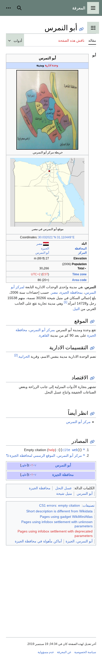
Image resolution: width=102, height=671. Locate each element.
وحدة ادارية (51, 65)
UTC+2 (36, 274)
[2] (16, 355)
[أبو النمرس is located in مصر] (47, 192)
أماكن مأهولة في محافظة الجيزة (38, 541)
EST (45, 274)
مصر (39, 244)
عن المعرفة (64, 652)
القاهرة (44, 335)
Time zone (79, 274)
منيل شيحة (64, 493)
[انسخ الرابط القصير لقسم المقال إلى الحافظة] (92, 321)
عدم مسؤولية (46, 652)
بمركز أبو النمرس (42, 330)
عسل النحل (63, 488)
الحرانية (24, 356)
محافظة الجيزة (63, 475)
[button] (93, 8)
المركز (82, 252)
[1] (65, 302)
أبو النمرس (42, 252)
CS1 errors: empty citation (59, 505)
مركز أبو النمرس (78, 422)
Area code (79, 280)
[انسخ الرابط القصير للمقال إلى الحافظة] (81, 29)
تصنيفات (89, 505)
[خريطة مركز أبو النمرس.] (47, 109)
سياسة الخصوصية (85, 652)
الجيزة (45, 248)
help (51, 450)
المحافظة (81, 248)
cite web (70, 450)
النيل (76, 309)
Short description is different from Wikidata (59, 511)
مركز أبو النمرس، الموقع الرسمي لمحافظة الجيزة (46, 456)
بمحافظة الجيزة (71, 292)
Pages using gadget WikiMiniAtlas (66, 517)
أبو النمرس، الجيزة (79, 541)
